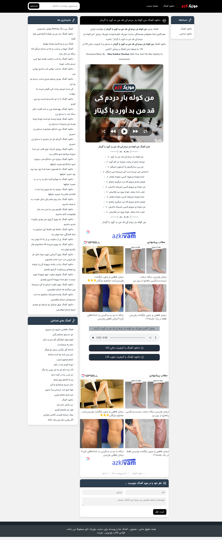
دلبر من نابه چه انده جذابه (60, 354)
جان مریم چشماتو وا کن (61, 384)
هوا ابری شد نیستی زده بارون (59, 389)
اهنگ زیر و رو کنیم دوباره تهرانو (58, 43)
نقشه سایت (152, 6)
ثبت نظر (160, 512)
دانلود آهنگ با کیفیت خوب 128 (122, 357)
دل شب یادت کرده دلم (62, 374)
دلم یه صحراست (65, 344)
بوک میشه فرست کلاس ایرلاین (58, 414)
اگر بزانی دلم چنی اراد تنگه (60, 419)
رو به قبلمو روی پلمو (63, 379)
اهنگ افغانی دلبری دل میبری (59, 329)
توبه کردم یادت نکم (63, 364)
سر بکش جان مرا (65, 404)
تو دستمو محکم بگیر (63, 334)
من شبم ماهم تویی (63, 394)
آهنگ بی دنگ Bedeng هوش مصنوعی (55, 28)
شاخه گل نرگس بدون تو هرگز (59, 349)
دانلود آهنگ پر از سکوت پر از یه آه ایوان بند (52, 239)
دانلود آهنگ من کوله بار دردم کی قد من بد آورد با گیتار (130, 20)
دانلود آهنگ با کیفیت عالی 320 (122, 348)
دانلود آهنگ (168, 6)
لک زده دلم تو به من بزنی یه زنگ (57, 369)
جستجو (34, 5)
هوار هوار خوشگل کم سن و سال (58, 339)
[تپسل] (88, 232)
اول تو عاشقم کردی (64, 409)
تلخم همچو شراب (64, 359)
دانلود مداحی (186, 33)
